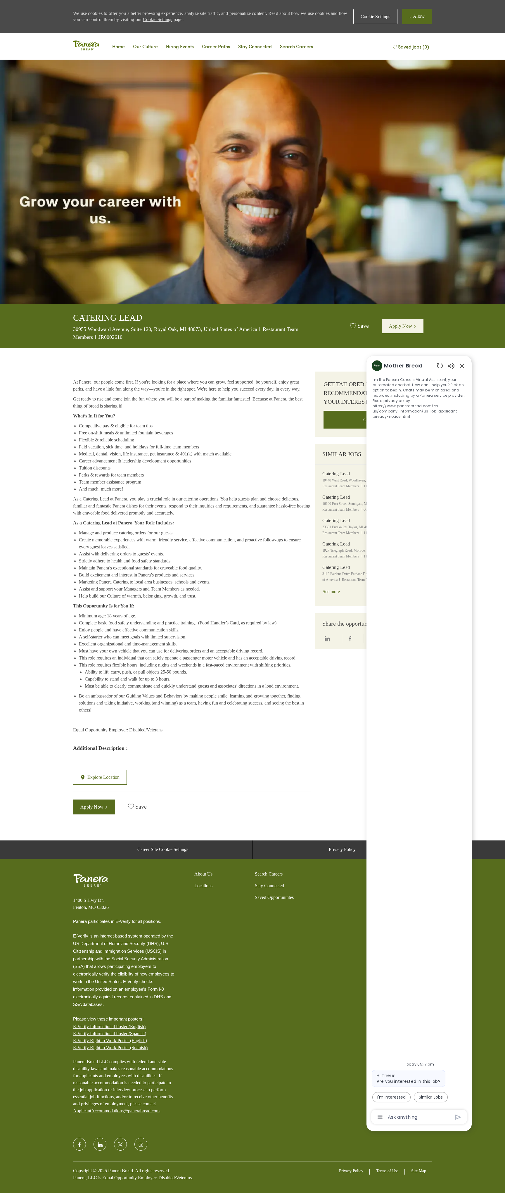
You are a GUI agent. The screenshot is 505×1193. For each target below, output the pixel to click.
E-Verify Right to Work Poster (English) (110, 1040)
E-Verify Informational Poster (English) (109, 1026)
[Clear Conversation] (440, 366)
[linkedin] (100, 1144)
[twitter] (120, 1144)
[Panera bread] (86, 46)
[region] (419, 741)
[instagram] (140, 1144)
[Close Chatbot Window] (462, 366)
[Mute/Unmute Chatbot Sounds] (451, 365)
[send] (458, 1117)
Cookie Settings (157, 19)
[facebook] (79, 1144)
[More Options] (380, 1117)
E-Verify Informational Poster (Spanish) (109, 1033)
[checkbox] (359, 326)
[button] (375, 16)
